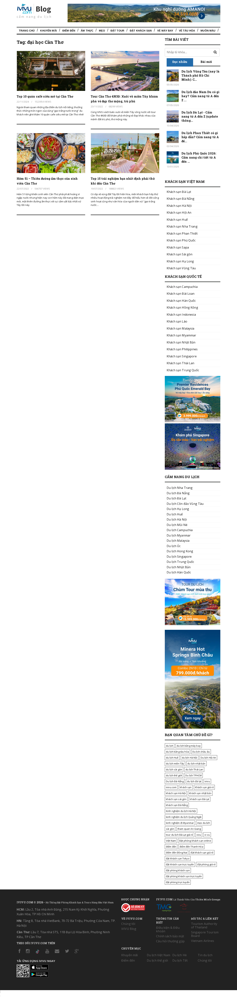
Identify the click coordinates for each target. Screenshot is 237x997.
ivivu (207, 781)
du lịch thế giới (174, 775)
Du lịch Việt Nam (158, 955)
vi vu (207, 834)
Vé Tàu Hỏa (187, 30)
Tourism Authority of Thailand (204, 925)
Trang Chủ (27, 30)
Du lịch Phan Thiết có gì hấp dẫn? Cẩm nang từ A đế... (200, 137)
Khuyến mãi (129, 955)
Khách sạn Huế (177, 220)
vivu (198, 834)
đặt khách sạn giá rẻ (202, 852)
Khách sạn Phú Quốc (181, 240)
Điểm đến (68, 30)
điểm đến (171, 846)
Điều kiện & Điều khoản (168, 929)
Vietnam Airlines (202, 941)
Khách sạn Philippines (182, 349)
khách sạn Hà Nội (176, 793)
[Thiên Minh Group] (164, 907)
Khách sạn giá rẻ (204, 787)
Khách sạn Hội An (179, 212)
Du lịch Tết (180, 960)
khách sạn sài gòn (176, 799)
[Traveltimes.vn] (192, 624)
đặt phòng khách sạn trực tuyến (184, 876)
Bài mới (206, 62)
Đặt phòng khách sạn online (195, 840)
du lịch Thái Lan (194, 769)
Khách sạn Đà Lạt (179, 192)
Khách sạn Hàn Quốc (181, 301)
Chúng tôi (128, 924)
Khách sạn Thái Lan (180, 363)
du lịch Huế (172, 757)
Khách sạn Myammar (181, 335)
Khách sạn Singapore (182, 356)
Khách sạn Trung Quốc (183, 370)
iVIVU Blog (128, 929)
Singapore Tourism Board (204, 934)
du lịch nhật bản (196, 763)
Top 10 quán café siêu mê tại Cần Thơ (45, 96)
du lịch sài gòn (174, 769)
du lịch (169, 745)
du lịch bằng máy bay (189, 745)
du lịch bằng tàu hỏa (177, 751)
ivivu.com (171, 787)
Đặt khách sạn (141, 30)
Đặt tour (117, 30)
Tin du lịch (205, 955)
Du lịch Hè (179, 955)
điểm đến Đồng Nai (176, 852)
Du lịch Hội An (208, 757)
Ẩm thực (87, 30)
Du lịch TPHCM (193, 775)
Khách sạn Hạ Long (180, 261)
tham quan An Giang (189, 828)
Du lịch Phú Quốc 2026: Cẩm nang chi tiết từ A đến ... (198, 157)
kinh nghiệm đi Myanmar (180, 823)
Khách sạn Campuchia (182, 287)
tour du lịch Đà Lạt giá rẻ (179, 834)
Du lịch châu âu (201, 751)
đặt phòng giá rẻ (206, 864)
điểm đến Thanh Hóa (191, 846)
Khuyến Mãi (48, 30)
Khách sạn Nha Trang (182, 226)
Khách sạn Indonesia (181, 314)
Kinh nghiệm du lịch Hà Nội (181, 811)
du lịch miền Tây (175, 763)
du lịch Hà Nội (189, 757)
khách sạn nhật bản (200, 793)
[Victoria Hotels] (184, 907)
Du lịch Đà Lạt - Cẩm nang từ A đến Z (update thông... (199, 116)
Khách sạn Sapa (178, 247)
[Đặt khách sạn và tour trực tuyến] (192, 421)
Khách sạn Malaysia (180, 328)
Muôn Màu (208, 30)
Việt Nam (171, 840)
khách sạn (185, 787)
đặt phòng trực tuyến (178, 882)
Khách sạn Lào (177, 321)
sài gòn (170, 828)
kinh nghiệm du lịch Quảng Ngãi (183, 817)
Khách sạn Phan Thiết (182, 233)
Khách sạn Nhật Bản (181, 342)
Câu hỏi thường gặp (170, 941)
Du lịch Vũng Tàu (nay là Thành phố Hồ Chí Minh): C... (200, 75)
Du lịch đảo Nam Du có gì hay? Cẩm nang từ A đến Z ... (200, 96)
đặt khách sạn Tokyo (177, 858)
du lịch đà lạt (194, 781)
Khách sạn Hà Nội (179, 206)
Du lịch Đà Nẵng (175, 781)
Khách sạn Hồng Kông (182, 307)
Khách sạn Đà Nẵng (180, 199)
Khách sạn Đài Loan (181, 294)
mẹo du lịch (203, 823)
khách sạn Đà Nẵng (177, 805)
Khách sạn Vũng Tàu (181, 268)
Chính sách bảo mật (170, 936)
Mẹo (102, 30)
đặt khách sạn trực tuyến (180, 864)
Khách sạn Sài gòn (179, 254)
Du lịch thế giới (157, 960)
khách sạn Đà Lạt (199, 799)
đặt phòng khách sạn (178, 870)
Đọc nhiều (179, 62)
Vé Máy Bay (165, 30)
